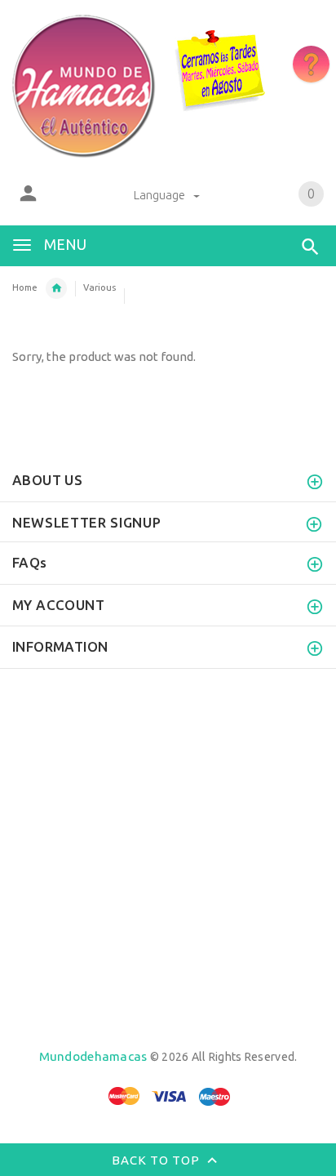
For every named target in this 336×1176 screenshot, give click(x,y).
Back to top (157, 1160)
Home (25, 287)
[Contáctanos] (311, 64)
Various (99, 287)
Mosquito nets (56, 288)
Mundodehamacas (93, 1056)
